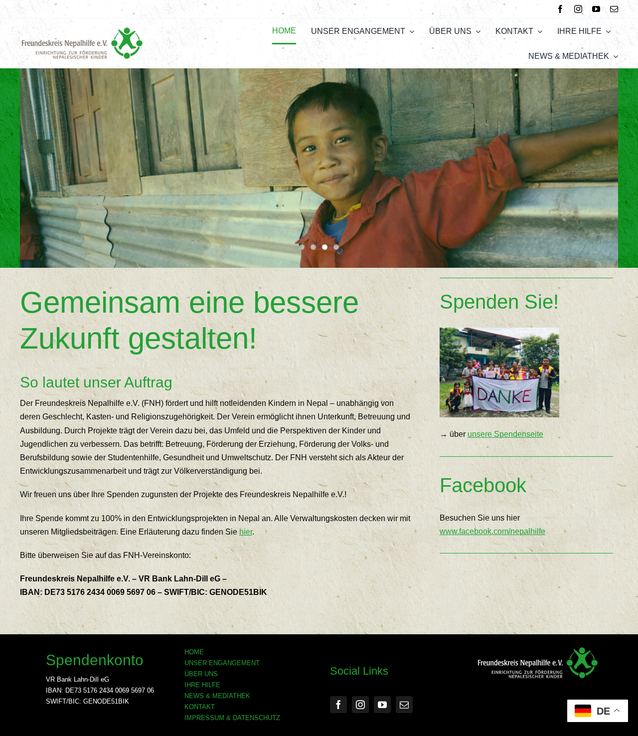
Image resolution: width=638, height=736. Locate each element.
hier (245, 532)
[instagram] (578, 9)
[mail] (614, 9)
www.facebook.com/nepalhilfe (492, 531)
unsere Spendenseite (505, 434)
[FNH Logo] (82, 30)
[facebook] (560, 9)
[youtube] (596, 9)
